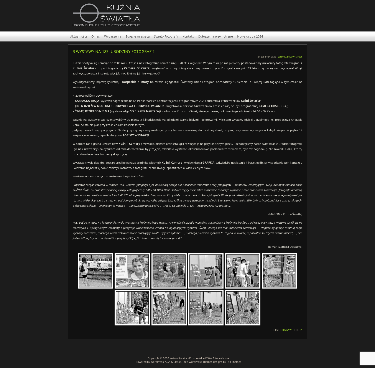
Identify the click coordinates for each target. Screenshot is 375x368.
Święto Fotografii (166, 36)
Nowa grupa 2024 (250, 36)
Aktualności (78, 36)
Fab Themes (234, 362)
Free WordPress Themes (197, 362)
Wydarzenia (112, 36)
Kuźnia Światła (178, 358)
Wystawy (297, 56)
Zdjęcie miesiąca (138, 36)
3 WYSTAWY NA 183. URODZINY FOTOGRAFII (113, 51)
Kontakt (188, 36)
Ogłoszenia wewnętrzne (215, 36)
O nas (95, 36)
